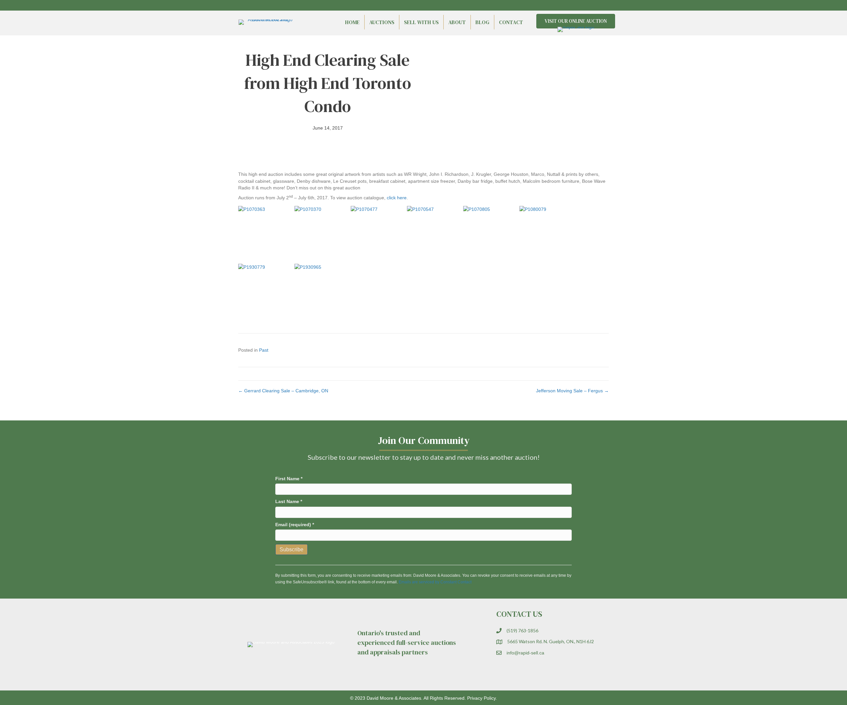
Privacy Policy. (482, 698)
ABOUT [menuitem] (457, 22)
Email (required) (294, 524)
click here (397, 197)
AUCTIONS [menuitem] (381, 22)
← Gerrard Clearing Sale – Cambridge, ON (283, 390)
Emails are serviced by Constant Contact (435, 582)
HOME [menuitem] (352, 22)
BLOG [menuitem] (482, 22)
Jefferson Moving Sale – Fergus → (572, 390)
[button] (592, 5)
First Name (288, 478)
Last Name (288, 501)
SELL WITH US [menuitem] (421, 22)
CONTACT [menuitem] (511, 22)
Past (263, 350)
